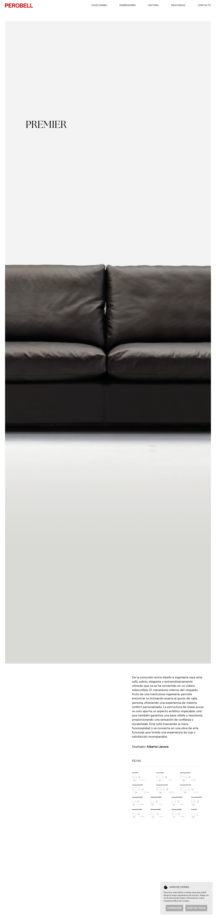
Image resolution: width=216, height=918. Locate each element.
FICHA (136, 761)
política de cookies (180, 900)
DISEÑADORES (127, 5)
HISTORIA (153, 5)
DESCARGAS (178, 5)
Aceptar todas (196, 908)
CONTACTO (204, 5)
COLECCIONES (99, 5)
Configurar (174, 908)
